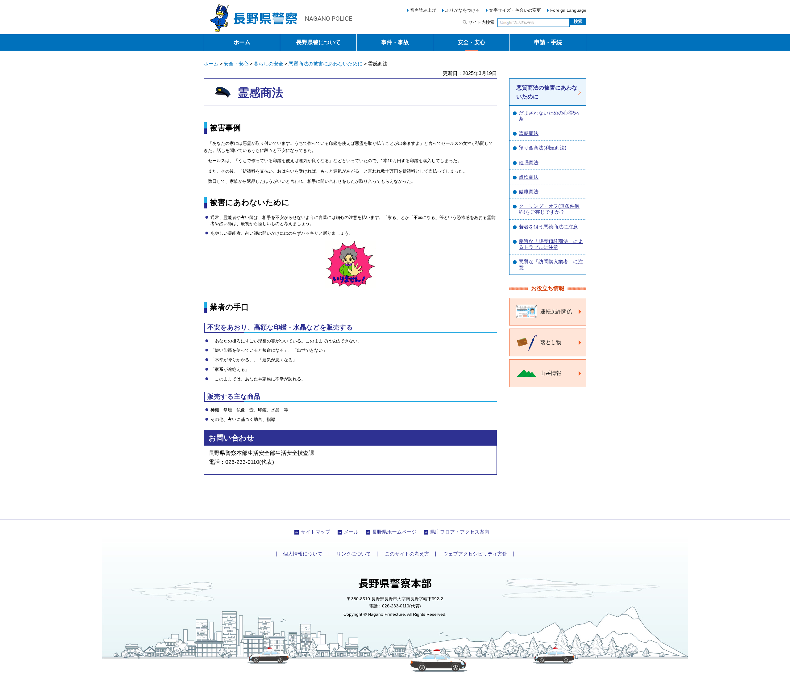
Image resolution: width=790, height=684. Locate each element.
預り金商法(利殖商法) (542, 147)
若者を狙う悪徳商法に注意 (548, 226)
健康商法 (528, 191)
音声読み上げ (423, 10)
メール (351, 532)
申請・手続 (548, 42)
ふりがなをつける (462, 10)
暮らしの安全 (268, 63)
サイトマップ (315, 532)
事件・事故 (395, 42)
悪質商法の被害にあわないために (326, 63)
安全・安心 (471, 42)
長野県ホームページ (394, 532)
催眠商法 (528, 162)
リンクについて (353, 553)
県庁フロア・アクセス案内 (459, 532)
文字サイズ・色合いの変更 (515, 10)
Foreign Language (568, 10)
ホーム (242, 42)
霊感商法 (528, 133)
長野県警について (318, 42)
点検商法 (528, 177)
